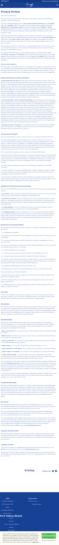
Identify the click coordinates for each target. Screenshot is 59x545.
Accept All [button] (49, 534)
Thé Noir (11, 518)
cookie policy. (35, 542)
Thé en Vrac (11, 530)
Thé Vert (11, 521)
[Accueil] (29, 5)
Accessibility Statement (7, 510)
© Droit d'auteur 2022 (7, 504)
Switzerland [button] (4, 1)
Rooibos (11, 527)
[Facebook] (56, 471)
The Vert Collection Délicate (11, 524)
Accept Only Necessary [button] (49, 537)
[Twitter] (53, 471)
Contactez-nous (32, 501)
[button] (49, 540)
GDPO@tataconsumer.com (12, 363)
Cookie (7, 507)
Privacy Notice (7, 513)
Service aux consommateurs (50, 1)
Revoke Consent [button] (36, 504)
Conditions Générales (7, 501)
